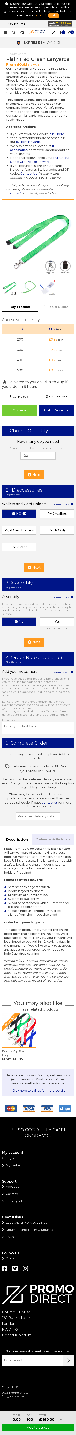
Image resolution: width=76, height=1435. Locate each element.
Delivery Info (15, 1201)
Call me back (20, 396)
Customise (19, 410)
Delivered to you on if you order (34, 384)
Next (36, 475)
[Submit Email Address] (68, 1360)
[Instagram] (25, 1268)
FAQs (10, 1237)
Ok (54, 15)
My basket (13, 1165)
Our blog (12, 1258)
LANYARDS (41, 43)
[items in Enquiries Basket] (61, 32)
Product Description (56, 410)
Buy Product (20, 307)
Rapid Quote (57, 307)
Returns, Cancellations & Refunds (29, 1229)
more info (40, 15)
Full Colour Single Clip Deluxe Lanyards (39, 159)
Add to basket (38, 1427)
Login (10, 1158)
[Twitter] (15, 1268)
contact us (49, 802)
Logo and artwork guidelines (26, 1222)
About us (12, 1186)
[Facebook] (4, 1268)
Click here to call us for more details (38, 1090)
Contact (12, 1194)
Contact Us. (29, 173)
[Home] (22, 32)
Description (17, 839)
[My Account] (53, 32)
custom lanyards (28, 142)
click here (57, 134)
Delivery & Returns (53, 839)
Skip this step (13, 494)
